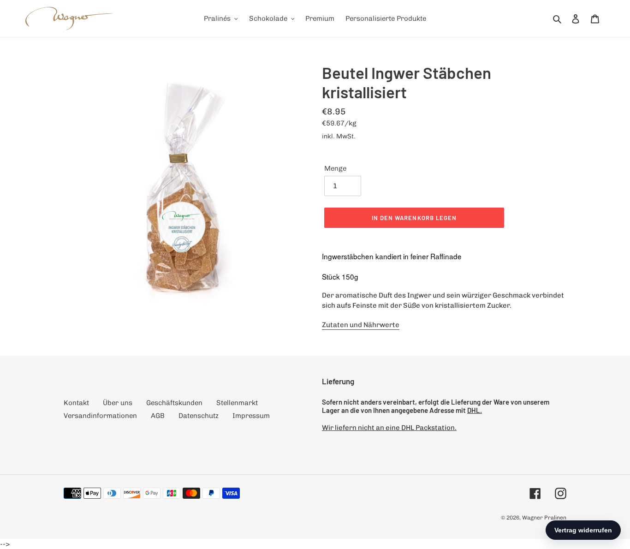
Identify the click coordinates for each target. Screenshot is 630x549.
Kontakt (76, 403)
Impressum (251, 416)
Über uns (117, 403)
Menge (335, 168)
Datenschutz (198, 416)
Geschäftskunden (174, 403)
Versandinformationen (100, 416)
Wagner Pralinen (544, 517)
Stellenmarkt (237, 403)
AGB (158, 416)
